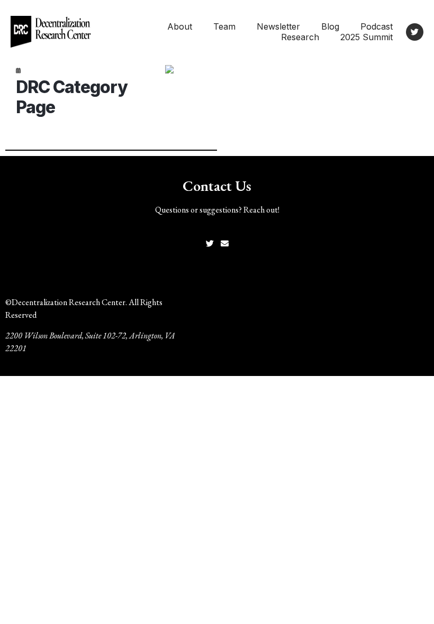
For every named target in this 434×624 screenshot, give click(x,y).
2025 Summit (366, 37)
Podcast (376, 26)
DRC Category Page (72, 97)
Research (300, 37)
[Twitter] (414, 32)
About (179, 26)
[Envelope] (225, 243)
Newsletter (278, 26)
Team (224, 26)
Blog (330, 26)
